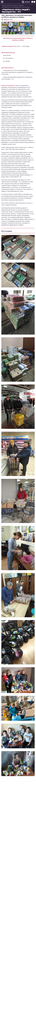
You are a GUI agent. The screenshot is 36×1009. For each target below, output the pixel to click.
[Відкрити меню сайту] (2, 2)
